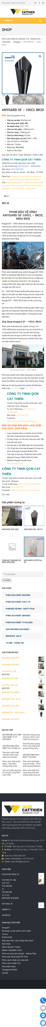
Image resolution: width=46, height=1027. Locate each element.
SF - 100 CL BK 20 (15, 189)
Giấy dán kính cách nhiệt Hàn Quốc (17, 942)
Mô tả (6, 196)
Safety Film (32, 227)
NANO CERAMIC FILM (12, 952)
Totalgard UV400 (9, 971)
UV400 (5, 975)
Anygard (14, 176)
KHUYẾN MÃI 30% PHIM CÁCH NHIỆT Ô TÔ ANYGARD (12, 737)
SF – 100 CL (15, 388)
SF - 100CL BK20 (29, 189)
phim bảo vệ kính (24, 385)
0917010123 (23, 166)
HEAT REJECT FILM (11, 949)
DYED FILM (7, 939)
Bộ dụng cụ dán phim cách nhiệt (16, 932)
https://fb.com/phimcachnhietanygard (22, 421)
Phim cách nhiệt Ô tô (11, 965)
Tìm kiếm (6, 580)
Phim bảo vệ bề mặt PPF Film (15, 958)
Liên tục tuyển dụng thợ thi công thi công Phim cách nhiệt (12, 772)
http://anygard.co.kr (15, 463)
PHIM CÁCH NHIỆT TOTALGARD (19, 622)
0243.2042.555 (17, 169)
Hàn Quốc (6, 945)
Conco (21, 176)
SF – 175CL (29, 388)
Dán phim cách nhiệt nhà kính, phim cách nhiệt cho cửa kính (11, 755)
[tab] (6, 196)
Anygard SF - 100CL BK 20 (23, 182)
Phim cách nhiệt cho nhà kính (28, 179)
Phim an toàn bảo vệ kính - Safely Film (19, 955)
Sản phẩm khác (9, 968)
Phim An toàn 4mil (30, 186)
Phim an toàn (17, 186)
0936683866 (36, 166)
